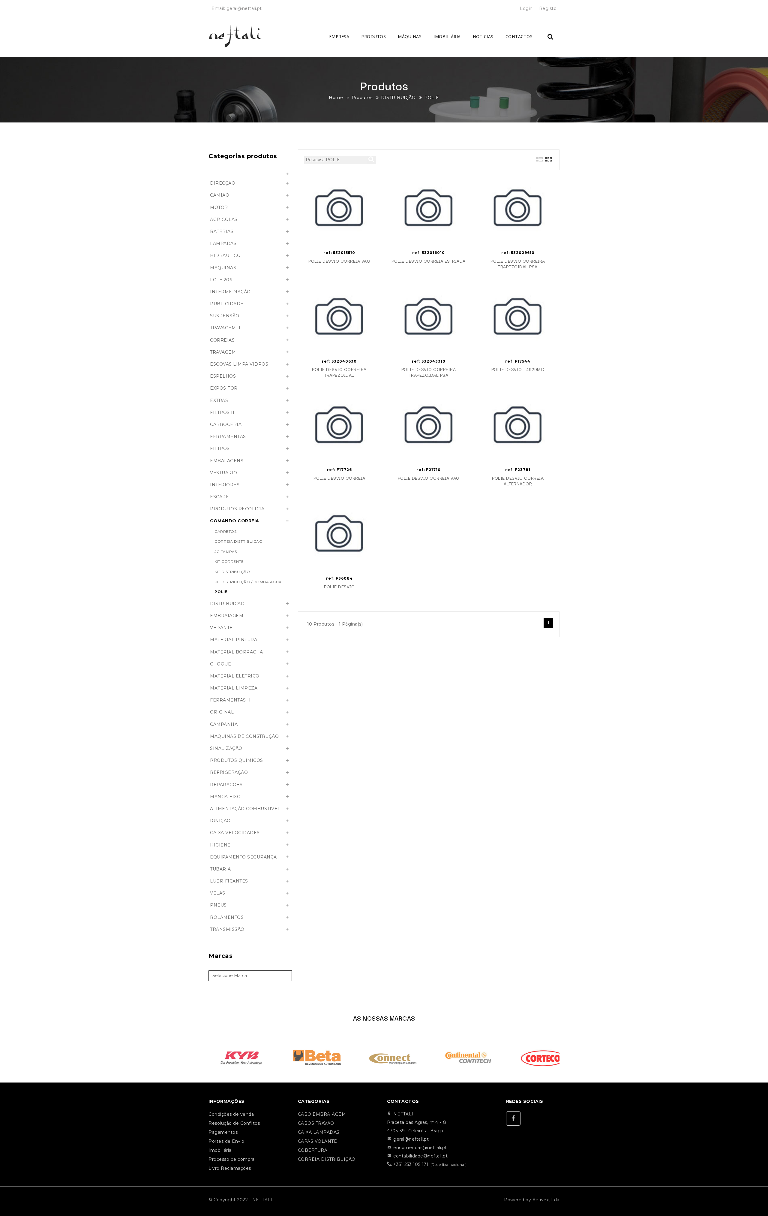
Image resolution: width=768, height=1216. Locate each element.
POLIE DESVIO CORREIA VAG (339, 261)
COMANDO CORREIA (234, 521)
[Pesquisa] (551, 37)
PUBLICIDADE (227, 303)
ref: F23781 (517, 469)
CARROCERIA (226, 424)
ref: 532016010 (428, 252)
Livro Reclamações (229, 1168)
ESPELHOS (223, 376)
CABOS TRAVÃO (316, 1123)
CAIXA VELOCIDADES (235, 832)
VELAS (217, 893)
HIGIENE (220, 845)
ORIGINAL (222, 712)
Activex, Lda (546, 1199)
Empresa (339, 36)
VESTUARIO (223, 472)
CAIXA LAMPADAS (319, 1132)
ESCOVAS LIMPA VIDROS (239, 364)
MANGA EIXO (225, 796)
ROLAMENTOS (227, 917)
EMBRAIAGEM (226, 615)
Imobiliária (447, 36)
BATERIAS (221, 231)
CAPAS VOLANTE (317, 1141)
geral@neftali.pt (244, 8)
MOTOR (219, 207)
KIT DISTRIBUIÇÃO (232, 571)
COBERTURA (313, 1150)
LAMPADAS (223, 243)
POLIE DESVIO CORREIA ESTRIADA (429, 261)
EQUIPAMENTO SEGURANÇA (243, 857)
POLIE (431, 97)
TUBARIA (220, 869)
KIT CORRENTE (229, 561)
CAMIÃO (219, 195)
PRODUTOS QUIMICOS (236, 760)
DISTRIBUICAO (227, 603)
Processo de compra (231, 1159)
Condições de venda (231, 1114)
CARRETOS (225, 531)
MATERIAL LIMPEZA (233, 688)
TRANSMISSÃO (227, 929)
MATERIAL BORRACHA (236, 652)
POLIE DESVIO (339, 587)
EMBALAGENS (226, 460)
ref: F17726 (339, 469)
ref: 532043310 (429, 361)
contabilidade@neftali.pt (420, 1156)
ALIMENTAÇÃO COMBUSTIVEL (245, 808)
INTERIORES (224, 484)
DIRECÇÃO (222, 183)
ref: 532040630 (339, 361)
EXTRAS (219, 400)
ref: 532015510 (339, 252)
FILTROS (220, 448)
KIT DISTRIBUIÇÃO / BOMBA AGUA (248, 582)
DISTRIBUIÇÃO (398, 97)
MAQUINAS (223, 267)
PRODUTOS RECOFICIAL (238, 508)
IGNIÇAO (220, 820)
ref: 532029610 (518, 252)
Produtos (373, 36)
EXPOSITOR (224, 388)
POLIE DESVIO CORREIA (339, 478)
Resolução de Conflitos (234, 1123)
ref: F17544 (517, 361)
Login (526, 8)
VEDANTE (221, 627)
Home (336, 97)
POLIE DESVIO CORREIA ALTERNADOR (518, 481)
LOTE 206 (221, 279)
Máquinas (410, 36)
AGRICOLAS (224, 219)
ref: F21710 (428, 469)
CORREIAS (222, 340)
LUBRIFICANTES (229, 881)
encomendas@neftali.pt (420, 1147)
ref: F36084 (339, 578)
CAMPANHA (224, 724)
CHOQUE (220, 664)
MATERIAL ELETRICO (235, 676)
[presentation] (200, 1055)
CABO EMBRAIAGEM (322, 1114)
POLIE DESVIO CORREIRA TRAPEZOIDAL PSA (517, 264)
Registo (548, 8)
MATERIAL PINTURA (233, 639)
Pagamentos (223, 1132)
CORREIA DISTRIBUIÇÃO (238, 541)
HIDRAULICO (225, 255)
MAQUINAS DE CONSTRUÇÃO (244, 736)
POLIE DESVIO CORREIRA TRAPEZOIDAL (339, 372)
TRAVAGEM (223, 352)
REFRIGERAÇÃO (229, 772)
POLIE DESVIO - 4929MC (517, 369)
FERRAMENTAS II (230, 700)
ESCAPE (219, 496)
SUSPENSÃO (224, 315)
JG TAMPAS (225, 551)
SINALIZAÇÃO (226, 748)
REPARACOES (226, 784)
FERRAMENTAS (228, 436)
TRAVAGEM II (225, 327)
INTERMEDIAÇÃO (230, 291)
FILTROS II (222, 412)
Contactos (519, 36)
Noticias (483, 36)
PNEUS (218, 905)
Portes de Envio (226, 1141)
